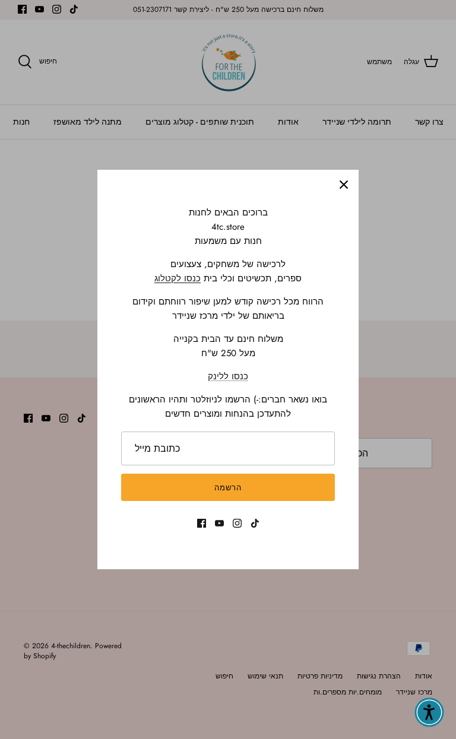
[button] (429, 712)
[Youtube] (219, 523)
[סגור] (344, 185)
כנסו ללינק (228, 376)
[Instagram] (237, 523)
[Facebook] (201, 523)
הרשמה (228, 487)
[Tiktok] (255, 523)
